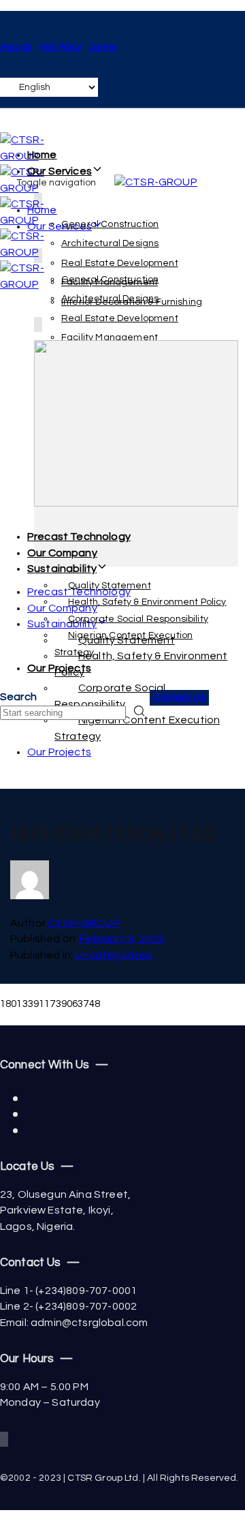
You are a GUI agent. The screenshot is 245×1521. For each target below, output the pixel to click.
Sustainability (62, 568)
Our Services (59, 171)
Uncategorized (113, 955)
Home (42, 154)
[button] (18, 696)
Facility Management (109, 282)
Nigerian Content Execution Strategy (137, 728)
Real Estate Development (119, 263)
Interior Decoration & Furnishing (131, 302)
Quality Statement (109, 585)
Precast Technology (79, 536)
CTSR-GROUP (84, 923)
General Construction (110, 224)
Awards (15, 47)
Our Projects (59, 668)
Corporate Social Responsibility (138, 619)
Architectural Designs (110, 243)
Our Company (62, 552)
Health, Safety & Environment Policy (147, 602)
